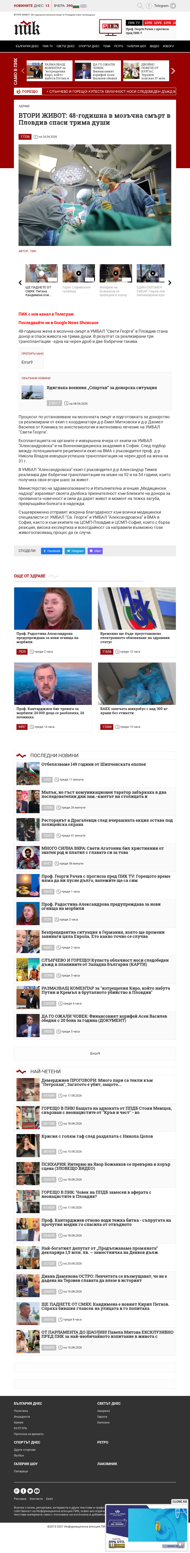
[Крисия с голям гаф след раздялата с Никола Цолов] (28, 1145)
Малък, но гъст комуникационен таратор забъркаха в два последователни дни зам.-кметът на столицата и (103, 794)
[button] (173, 70)
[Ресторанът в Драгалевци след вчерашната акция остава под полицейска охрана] (28, 829)
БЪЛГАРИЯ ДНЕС (27, 46)
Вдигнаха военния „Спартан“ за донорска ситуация (102, 387)
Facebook (54, 551)
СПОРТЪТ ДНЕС (89, 46)
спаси (40, 336)
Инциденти (22, 1416)
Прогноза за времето (29, 1434)
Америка (103, 1411)
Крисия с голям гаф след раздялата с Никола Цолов (97, 1136)
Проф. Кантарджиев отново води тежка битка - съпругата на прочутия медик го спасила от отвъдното (106, 1222)
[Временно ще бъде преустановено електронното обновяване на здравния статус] (137, 608)
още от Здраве (29, 575)
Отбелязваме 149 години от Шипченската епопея (93, 764)
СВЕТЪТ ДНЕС (66, 46)
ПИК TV (48, 46)
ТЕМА (107, 46)
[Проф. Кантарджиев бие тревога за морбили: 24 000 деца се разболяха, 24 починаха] (53, 684)
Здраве (24, 106)
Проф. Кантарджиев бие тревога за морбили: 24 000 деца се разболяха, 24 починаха (50, 713)
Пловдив (147, 331)
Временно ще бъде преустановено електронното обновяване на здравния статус (135, 637)
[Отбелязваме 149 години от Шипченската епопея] (28, 773)
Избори (168, 46)
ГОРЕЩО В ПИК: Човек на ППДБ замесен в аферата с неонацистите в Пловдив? (96, 1194)
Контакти (36, 1498)
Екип (49, 1498)
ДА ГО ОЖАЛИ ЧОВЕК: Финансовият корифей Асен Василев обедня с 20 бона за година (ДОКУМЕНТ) (104, 1018)
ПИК (33, 251)
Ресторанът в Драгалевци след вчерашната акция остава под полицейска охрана (107, 822)
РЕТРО (118, 46)
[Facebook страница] (23, 1491)
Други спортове (25, 1449)
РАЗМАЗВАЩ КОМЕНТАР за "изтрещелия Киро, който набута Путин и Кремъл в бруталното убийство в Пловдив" (105, 990)
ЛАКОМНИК (107, 1464)
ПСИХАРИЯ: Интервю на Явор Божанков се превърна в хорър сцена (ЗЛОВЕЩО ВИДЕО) (105, 1166)
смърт (80, 331)
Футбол (19, 1455)
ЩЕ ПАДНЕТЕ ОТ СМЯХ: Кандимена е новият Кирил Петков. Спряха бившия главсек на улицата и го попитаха (105, 1306)
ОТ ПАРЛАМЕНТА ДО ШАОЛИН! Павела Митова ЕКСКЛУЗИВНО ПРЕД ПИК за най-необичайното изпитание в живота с (107, 1334)
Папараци (21, 1471)
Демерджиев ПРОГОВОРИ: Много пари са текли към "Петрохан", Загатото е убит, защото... (97, 1082)
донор (24, 336)
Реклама (20, 1498)
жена (47, 331)
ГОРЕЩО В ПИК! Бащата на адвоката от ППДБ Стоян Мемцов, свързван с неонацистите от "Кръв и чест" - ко (106, 1110)
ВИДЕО (154, 46)
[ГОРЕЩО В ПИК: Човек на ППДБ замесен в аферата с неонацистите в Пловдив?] (28, 1201)
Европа (102, 1416)
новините (23, 6)
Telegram (77, 551)
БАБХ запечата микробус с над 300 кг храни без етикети (134, 711)
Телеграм (64, 314)
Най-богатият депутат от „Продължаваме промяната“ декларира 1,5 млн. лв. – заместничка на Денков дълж (99, 1250)
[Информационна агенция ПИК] (27, 27)
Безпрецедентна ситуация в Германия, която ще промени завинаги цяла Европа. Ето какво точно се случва (103, 934)
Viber (97, 551)
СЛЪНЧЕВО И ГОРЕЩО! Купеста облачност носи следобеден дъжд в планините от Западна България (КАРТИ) (105, 962)
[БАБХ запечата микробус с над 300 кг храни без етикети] (137, 684)
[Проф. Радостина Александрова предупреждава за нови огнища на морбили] (53, 608)
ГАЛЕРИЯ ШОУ (136, 46)
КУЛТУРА (20, 1428)
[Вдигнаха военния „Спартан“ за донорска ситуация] (33, 392)
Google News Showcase (76, 322)
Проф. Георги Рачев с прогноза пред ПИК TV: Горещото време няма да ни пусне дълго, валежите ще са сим (105, 878)
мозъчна (65, 331)
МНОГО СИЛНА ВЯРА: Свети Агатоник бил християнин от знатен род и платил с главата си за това (102, 850)
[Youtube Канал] (37, 1491)
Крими (18, 1422)
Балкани (103, 1422)
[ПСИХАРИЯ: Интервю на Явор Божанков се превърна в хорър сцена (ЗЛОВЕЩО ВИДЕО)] (28, 1173)
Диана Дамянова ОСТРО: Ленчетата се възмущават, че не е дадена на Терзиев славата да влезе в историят (104, 1278)
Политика (21, 1411)
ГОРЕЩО (30, 91)
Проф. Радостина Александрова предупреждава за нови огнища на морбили (47, 637)
